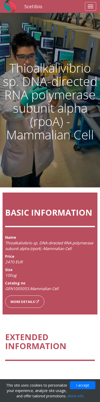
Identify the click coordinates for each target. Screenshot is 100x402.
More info (75, 396)
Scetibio (33, 6)
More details (23, 301)
